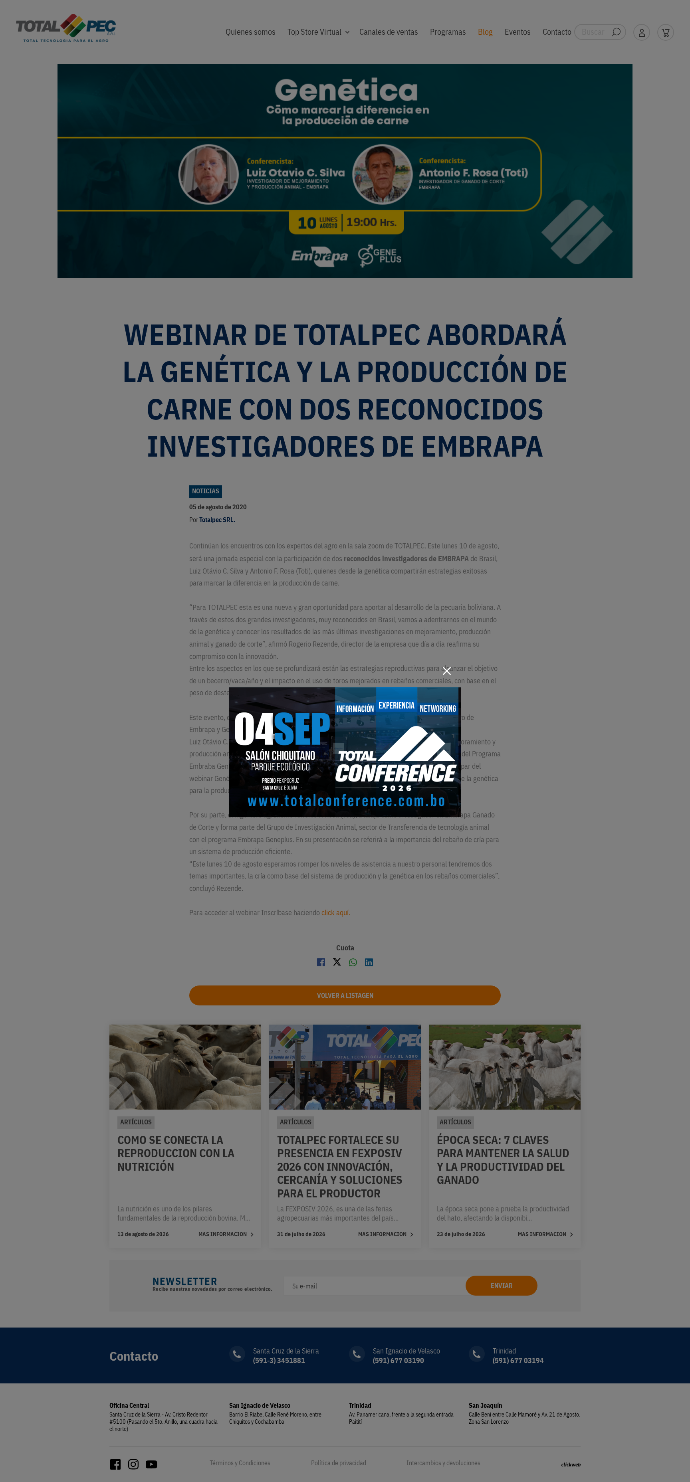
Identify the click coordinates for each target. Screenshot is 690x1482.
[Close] (447, 671)
